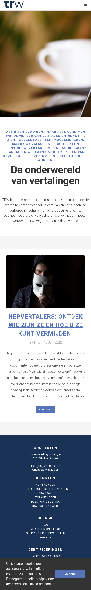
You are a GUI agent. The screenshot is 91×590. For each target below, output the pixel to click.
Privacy (45, 537)
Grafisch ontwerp (45, 505)
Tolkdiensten (45, 497)
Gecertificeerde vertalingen (45, 488)
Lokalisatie (45, 493)
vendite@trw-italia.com (45, 469)
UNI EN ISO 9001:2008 (46, 556)
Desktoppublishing (45, 501)
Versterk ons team (45, 529)
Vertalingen (45, 484)
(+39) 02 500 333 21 (49, 466)
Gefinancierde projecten (45, 533)
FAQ (45, 524)
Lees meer (45, 409)
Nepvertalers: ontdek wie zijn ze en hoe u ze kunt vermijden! (45, 325)
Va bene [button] (70, 574)
